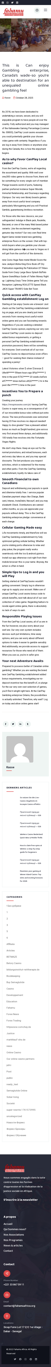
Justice (10, 1033)
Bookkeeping (13, 976)
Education (12, 1001)
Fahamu (11, 1007)
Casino (10, 988)
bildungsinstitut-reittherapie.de (23, 969)
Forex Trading (14, 1020)
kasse (7, 97)
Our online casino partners (20, 1058)
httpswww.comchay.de (19, 1027)
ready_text (12, 1084)
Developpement (15, 995)
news (9, 1046)
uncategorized (14, 1116)
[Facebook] (20, 1359)
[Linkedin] (36, 1359)
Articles (11, 950)
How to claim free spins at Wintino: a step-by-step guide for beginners (31, 849)
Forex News (13, 1014)
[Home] (14, 1168)
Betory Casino (14, 963)
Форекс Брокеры (16, 1128)
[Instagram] (25, 1359)
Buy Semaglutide (15, 982)
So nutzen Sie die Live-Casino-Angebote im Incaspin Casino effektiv (30, 801)
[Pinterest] (30, 1359)
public (10, 1078)
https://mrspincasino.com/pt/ (16, 404)
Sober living (13, 1097)
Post (9, 1071)
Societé (11, 1103)
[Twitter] (15, 1359)
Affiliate (11, 944)
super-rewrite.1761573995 (21, 1109)
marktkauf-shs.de (16, 1039)
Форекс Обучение (16, 1135)
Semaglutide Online (17, 1090)
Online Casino (14, 1052)
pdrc (9, 1065)
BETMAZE (12, 956)
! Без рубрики (14, 905)
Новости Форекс (16, 1122)
